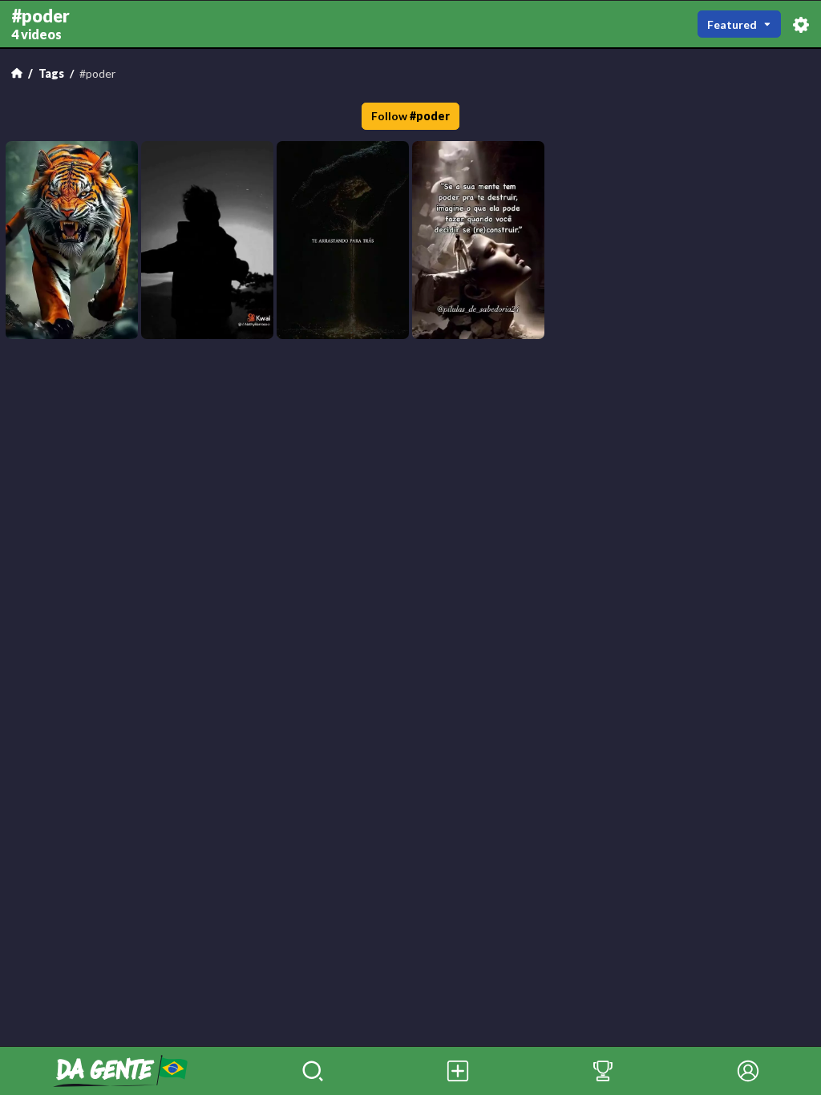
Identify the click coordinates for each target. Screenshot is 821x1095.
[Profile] (748, 1071)
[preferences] (801, 23)
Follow (411, 116)
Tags (51, 73)
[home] (120, 1071)
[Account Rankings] (603, 1071)
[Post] (458, 1071)
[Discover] (313, 1071)
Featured (732, 24)
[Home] (16, 73)
